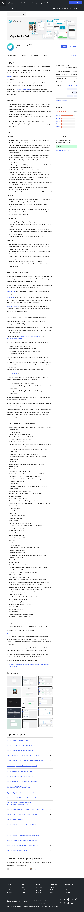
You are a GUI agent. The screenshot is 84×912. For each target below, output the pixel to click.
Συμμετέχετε (53, 884)
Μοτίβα (23, 892)
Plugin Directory (11, 8)
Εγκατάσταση (34, 55)
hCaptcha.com (14, 373)
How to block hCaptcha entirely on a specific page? (22, 781)
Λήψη (64, 46)
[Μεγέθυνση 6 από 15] (34, 678)
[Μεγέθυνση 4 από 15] (19, 710)
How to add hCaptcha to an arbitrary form (19, 771)
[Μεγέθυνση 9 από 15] (34, 711)
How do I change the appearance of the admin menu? (23, 835)
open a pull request (12, 633)
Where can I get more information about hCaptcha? (22, 845)
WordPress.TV (39, 892)
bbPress (67, 890)
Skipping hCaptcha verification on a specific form (21, 793)
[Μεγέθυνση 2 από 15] (19, 689)
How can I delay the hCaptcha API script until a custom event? (26, 809)
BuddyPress (68, 892)
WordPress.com (69, 884)
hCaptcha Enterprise (13, 306)
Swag (52, 892)
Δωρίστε (52, 890)
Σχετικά (9, 884)
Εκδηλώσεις (53, 887)
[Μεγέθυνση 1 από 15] (19, 678)
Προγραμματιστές (40, 890)
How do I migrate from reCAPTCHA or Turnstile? (21, 745)
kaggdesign (36, 869)
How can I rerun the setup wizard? (17, 850)
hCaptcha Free (11, 291)
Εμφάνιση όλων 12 (72, 85)
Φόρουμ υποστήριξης (62, 150)
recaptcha (70, 95)
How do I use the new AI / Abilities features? (20, 750)
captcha (75, 89)
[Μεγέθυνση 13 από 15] (50, 699)
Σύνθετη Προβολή (61, 100)
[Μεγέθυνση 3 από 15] (19, 700)
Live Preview (72, 46)
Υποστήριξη (73, 55)
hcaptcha (22, 48)
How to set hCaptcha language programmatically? (22, 814)
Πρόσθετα (24, 890)
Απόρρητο (9, 892)
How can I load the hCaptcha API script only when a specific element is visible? (19, 803)
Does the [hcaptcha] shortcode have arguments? (22, 766)
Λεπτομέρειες (12, 55)
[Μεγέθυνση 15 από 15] (50, 720)
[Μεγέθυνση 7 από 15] (34, 689)
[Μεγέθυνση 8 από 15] (34, 700)
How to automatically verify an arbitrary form (20, 776)
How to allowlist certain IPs (15, 830)
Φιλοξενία (9, 890)
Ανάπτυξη (45, 55)
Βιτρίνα (23, 884)
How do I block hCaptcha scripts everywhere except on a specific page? (18, 786)
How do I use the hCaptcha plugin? (17, 740)
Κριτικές (23, 55)
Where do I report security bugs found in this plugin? (22, 840)
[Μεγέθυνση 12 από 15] (50, 688)
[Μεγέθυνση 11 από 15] (50, 678)
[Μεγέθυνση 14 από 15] (50, 709)
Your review (59, 130)
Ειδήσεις (9, 887)
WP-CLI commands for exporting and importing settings (23, 755)
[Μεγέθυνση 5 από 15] (19, 721)
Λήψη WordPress (76, 3)
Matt (66, 887)
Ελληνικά (24, 901)
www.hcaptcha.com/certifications (31, 336)
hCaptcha (9, 76)
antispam (69, 89)
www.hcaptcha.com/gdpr (14, 339)
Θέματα (23, 887)
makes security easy (23, 89)
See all (75, 130)
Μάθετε (38, 884)
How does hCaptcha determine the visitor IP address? (23, 825)
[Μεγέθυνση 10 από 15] (34, 721)
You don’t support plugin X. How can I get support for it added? (26, 761)
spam (75, 95)
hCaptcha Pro (11, 297)
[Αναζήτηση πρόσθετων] (24, 14)
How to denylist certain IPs (15, 819)
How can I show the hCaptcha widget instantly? (21, 798)
